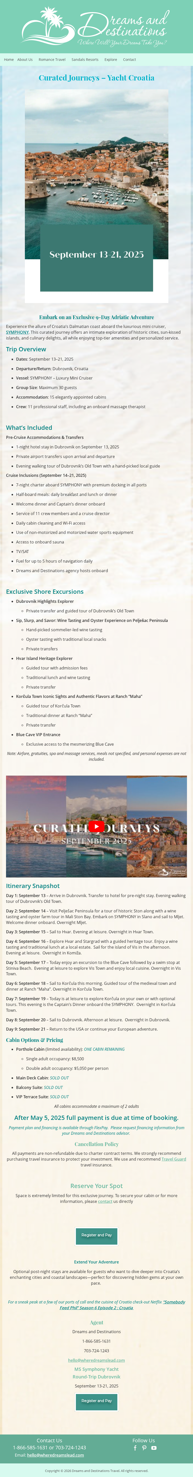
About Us (27, 61)
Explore (113, 61)
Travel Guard (174, 1159)
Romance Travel (54, 61)
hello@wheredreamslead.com (96, 1360)
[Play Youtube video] (96, 826)
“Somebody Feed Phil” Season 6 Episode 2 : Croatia (122, 1305)
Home (9, 59)
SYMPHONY (17, 332)
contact (105, 1201)
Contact (129, 59)
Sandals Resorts (87, 61)
